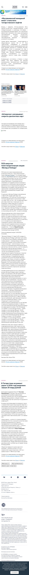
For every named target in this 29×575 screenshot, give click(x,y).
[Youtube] (24, 477)
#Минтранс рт (5, 463)
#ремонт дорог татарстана (9, 465)
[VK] (4, 477)
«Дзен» (17, 74)
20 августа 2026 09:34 (23, 380)
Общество (3, 15)
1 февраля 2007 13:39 (23, 15)
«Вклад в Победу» (10, 175)
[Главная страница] (15, 7)
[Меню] (26, 7)
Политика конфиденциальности (8, 560)
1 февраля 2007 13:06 (23, 111)
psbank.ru (13, 347)
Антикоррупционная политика (8, 551)
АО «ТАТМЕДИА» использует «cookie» (9, 554)
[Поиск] (2, 7)
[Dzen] (17, 477)
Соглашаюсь (14, 572)
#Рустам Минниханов (17, 463)
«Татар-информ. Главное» (12, 69)
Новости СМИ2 (7, 100)
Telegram (22, 74)
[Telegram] (11, 477)
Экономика (3, 160)
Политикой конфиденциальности (17, 569)
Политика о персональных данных (9, 549)
